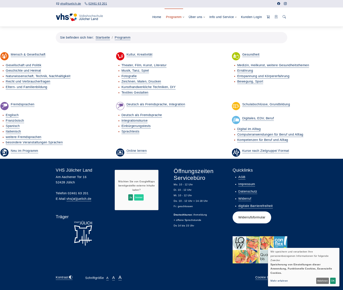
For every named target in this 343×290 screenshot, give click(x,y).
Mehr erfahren (279, 280)
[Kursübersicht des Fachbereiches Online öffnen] (120, 152)
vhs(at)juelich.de (78, 199)
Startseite (103, 37)
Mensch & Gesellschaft (28, 54)
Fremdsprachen (22, 104)
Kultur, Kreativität (139, 54)
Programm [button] (174, 17)
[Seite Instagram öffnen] (285, 3)
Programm (122, 37)
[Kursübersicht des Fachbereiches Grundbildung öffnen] (236, 106)
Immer (139, 197)
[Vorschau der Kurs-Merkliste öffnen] (276, 17)
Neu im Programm (24, 150)
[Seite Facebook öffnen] (279, 3)
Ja (130, 197)
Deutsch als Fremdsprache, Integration (155, 104)
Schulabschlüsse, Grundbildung (266, 104)
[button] (268, 17)
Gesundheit (251, 54)
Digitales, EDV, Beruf (258, 118)
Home (156, 17)
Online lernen (136, 150)
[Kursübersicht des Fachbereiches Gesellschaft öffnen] (4, 56)
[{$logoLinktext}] (82, 17)
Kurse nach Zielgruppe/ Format (265, 150)
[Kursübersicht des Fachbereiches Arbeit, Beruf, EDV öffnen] (236, 120)
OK (333, 280)
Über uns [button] (195, 17)
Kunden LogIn (251, 17)
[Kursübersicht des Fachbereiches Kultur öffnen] (120, 56)
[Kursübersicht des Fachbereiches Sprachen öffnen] (4, 106)
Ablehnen (322, 280)
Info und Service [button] (221, 17)
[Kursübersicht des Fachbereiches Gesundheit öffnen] (236, 56)
